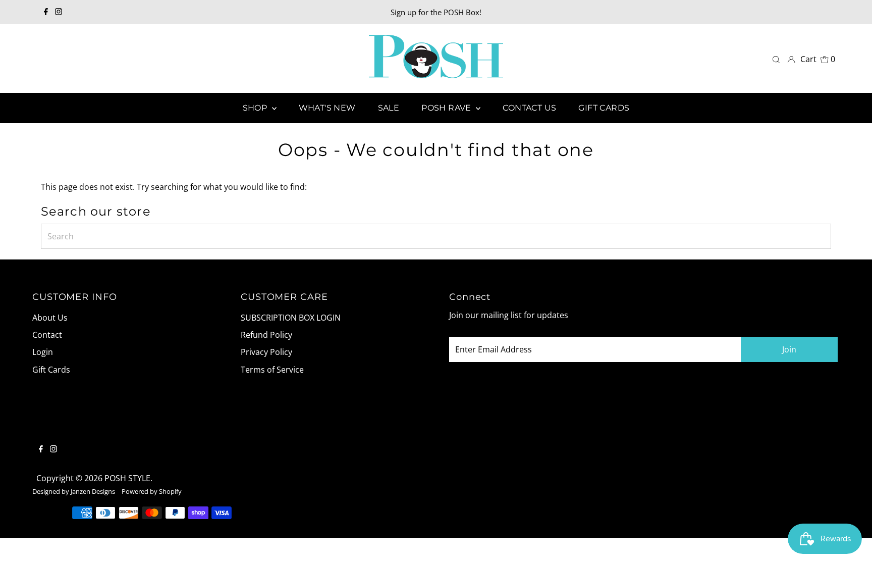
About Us (50, 317)
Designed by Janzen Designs (73, 491)
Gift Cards (51, 369)
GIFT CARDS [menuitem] (603, 108)
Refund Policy (266, 334)
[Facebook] (45, 12)
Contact (47, 334)
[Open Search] (776, 59)
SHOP (256, 108)
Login (42, 351)
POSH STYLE (127, 478)
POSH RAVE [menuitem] (447, 108)
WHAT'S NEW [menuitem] (327, 108)
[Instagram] (58, 12)
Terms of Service (272, 369)
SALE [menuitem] (389, 108)
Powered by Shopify (152, 491)
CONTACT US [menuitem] (529, 108)
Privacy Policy (266, 351)
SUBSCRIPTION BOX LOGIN (291, 317)
